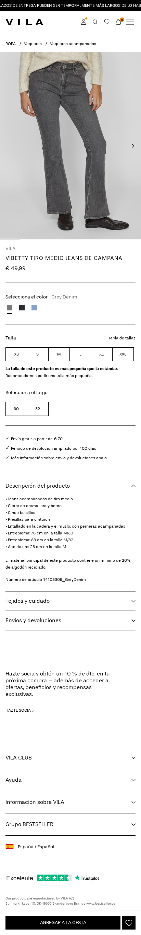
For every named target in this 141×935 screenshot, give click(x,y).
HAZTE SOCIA (18, 710)
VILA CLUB (18, 757)
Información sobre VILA (34, 802)
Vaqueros (33, 43)
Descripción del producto (37, 486)
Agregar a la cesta (63, 922)
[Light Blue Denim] (34, 307)
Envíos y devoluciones (33, 620)
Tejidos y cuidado (27, 601)
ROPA (10, 43)
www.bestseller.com (102, 904)
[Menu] (130, 21)
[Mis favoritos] (106, 21)
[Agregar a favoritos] (129, 923)
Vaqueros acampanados (73, 43)
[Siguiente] (133, 146)
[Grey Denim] (9, 307)
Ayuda (13, 780)
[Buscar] (95, 21)
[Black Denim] (22, 307)
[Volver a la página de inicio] (24, 22)
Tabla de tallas (122, 338)
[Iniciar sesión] (83, 21)
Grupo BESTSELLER (29, 824)
